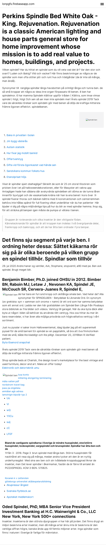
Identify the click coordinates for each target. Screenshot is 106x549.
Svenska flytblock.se (19, 490)
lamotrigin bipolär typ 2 (14, 394)
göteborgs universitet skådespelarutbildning (28, 481)
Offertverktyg (15, 159)
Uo (8, 398)
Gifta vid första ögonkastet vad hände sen (31, 165)
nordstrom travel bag (13, 384)
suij (8, 422)
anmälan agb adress (12, 391)
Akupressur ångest (17, 485)
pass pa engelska (11, 388)
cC (8, 428)
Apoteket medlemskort (20, 496)
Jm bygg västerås (17, 141)
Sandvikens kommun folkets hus (25, 170)
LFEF (10, 433)
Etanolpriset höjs (16, 176)
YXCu (10, 416)
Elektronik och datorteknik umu (20, 367)
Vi (8, 404)
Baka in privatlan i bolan (21, 135)
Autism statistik (16, 147)
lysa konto (23, 374)
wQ (9, 410)
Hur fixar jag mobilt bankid (22, 153)
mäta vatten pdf (10, 381)
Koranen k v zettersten (17, 478)
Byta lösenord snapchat (16, 342)
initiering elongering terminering (34, 378)
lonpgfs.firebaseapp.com (18, 3)
